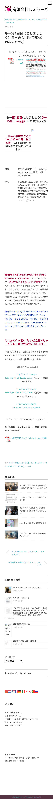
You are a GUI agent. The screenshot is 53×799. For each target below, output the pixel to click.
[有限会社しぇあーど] (26, 7)
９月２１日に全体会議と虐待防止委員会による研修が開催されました (32, 511)
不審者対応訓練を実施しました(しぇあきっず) (25, 563)
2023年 (11, 463)
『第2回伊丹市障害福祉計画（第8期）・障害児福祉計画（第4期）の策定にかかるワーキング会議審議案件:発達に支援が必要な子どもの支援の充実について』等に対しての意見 (30, 611)
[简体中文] (6, 691)
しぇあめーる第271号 (21, 597)
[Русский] (36, 691)
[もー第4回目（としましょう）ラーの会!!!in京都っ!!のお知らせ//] (27, 68)
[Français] (16, 691)
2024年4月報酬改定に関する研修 (32, 522)
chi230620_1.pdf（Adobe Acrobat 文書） (30, 438)
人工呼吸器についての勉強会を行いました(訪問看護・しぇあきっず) (33, 486)
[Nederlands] (10, 691)
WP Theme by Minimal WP (33, 797)
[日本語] (26, 691)
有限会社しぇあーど (19, 797)
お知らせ (18, 463)
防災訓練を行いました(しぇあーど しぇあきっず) (28, 553)
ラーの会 (28, 467)
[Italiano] (23, 691)
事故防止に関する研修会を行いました (27, 587)
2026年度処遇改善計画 (21, 624)
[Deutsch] (20, 691)
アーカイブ (10, 656)
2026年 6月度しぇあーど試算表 (24, 641)
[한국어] (30, 691)
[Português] (33, 691)
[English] (13, 691)
